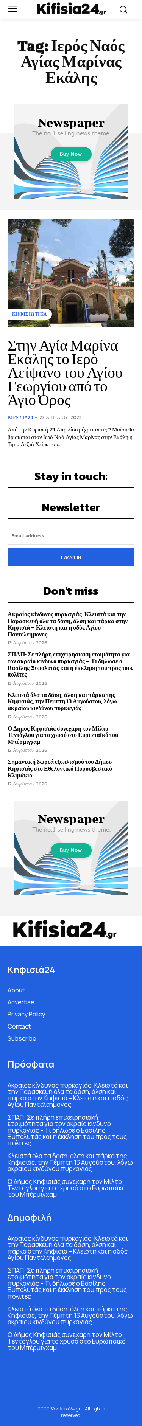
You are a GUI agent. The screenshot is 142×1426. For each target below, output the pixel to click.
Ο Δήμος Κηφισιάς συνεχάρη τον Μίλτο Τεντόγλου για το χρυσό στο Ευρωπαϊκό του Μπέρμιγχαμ (63, 735)
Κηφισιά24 (20, 417)
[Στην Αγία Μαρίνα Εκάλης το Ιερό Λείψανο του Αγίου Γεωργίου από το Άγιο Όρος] (71, 273)
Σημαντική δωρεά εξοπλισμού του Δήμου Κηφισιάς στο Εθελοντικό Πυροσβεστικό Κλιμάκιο (60, 768)
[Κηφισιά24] (71, 8)
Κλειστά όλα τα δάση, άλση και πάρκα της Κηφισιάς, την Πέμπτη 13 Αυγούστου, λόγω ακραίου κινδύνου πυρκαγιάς (62, 701)
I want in (71, 557)
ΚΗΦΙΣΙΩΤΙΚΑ (29, 314)
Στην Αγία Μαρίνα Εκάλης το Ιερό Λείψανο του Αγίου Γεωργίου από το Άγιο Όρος (65, 372)
